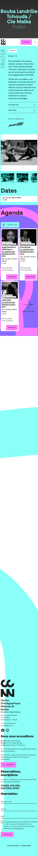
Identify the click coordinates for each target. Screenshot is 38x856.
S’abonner (7, 834)
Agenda (26, 42)
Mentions (12, 110)
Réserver (12, 277)
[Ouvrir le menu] (34, 42)
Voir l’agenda (28, 311)
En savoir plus (18, 828)
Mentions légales (13, 845)
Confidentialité (25, 845)
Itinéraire (10, 765)
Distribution (13, 105)
